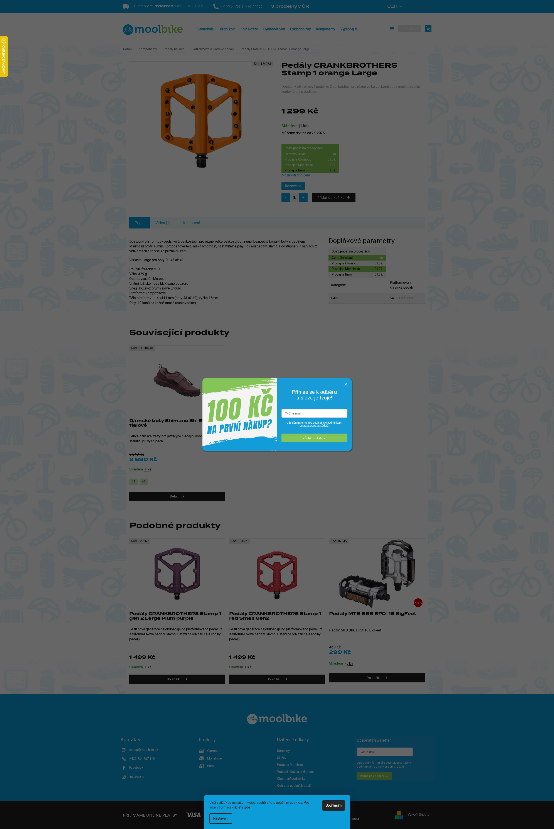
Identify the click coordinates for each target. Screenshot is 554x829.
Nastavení (220, 818)
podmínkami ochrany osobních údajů (321, 424)
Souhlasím (334, 805)
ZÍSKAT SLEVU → (314, 438)
